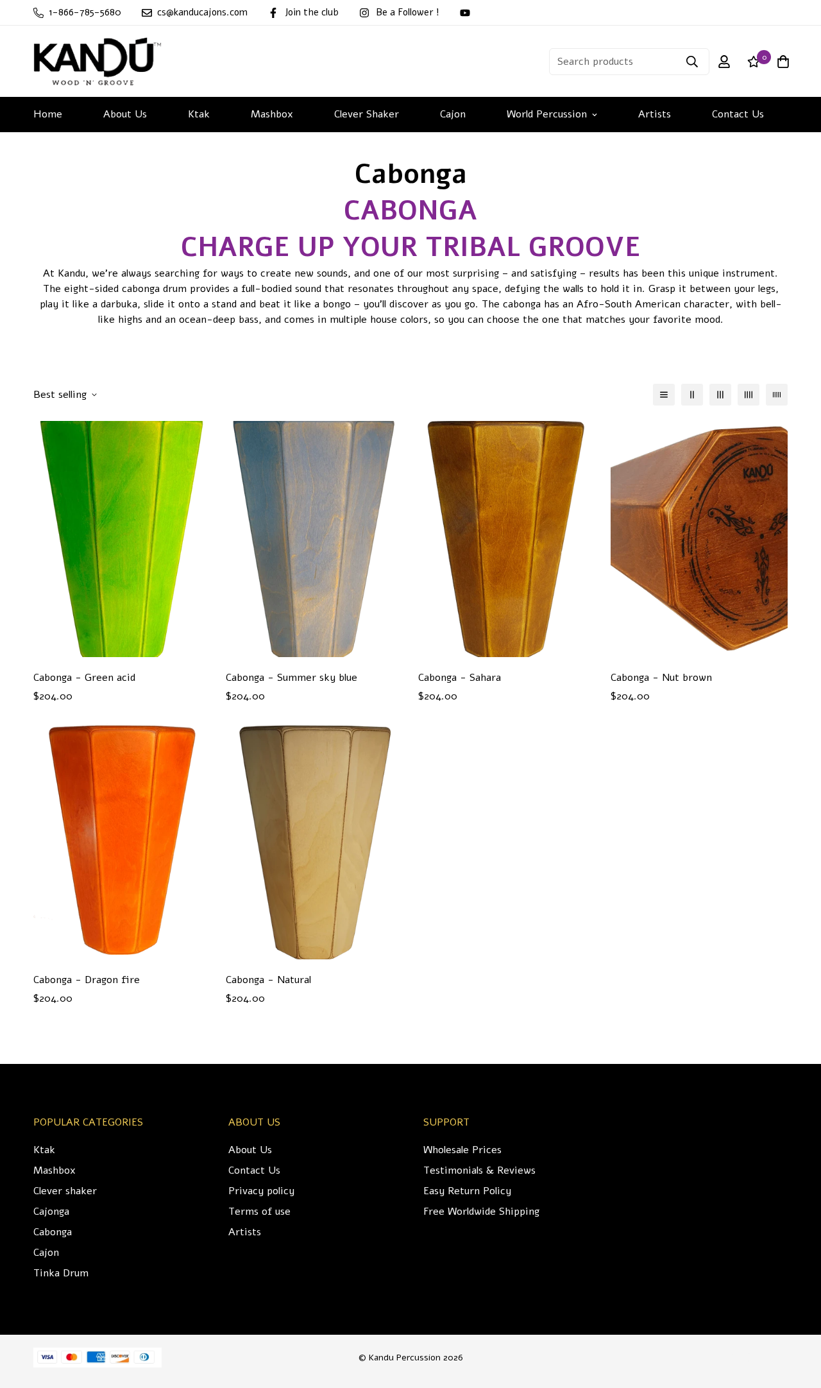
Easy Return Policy (467, 1191)
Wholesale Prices (462, 1150)
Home (47, 114)
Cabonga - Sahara (459, 678)
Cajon (453, 114)
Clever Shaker (366, 114)
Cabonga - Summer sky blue (291, 678)
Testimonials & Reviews (479, 1170)
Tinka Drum (61, 1273)
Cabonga (52, 1232)
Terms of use (259, 1211)
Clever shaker (65, 1191)
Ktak (199, 114)
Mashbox (272, 114)
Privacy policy (261, 1191)
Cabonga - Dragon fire (86, 980)
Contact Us (738, 114)
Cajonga (51, 1211)
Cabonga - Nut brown (661, 678)
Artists (654, 114)
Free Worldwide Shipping (481, 1211)
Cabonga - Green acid (84, 678)
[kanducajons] (97, 61)
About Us (125, 114)
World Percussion (547, 114)
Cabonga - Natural (268, 980)
